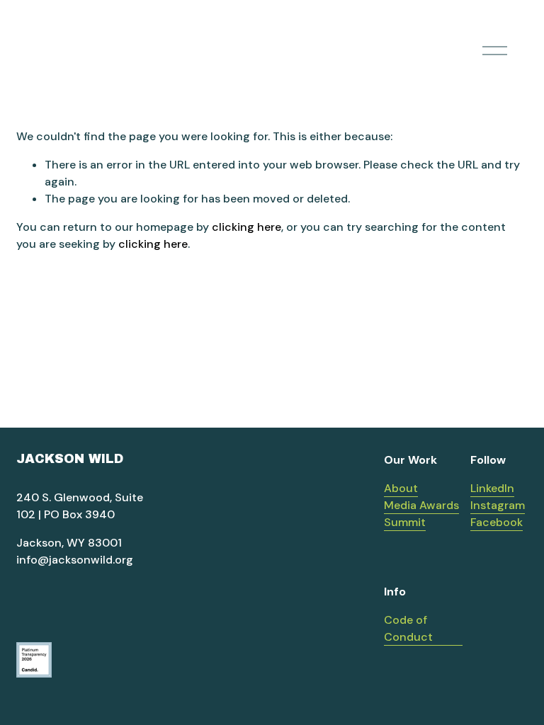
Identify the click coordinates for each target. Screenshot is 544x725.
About (401, 488)
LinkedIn (492, 488)
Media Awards (421, 505)
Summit (405, 522)
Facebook (496, 522)
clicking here (246, 226)
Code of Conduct (408, 628)
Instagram (497, 505)
